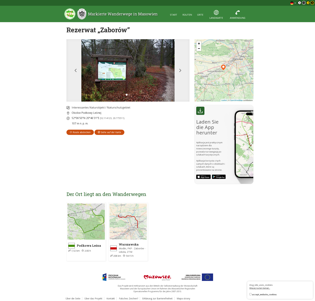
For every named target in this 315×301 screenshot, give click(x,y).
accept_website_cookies (264, 294)
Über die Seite (73, 298)
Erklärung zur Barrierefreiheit (157, 298)
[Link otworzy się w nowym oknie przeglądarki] (203, 177)
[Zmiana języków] (293, 3)
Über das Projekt (93, 298)
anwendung (237, 17)
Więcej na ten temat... (259, 288)
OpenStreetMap (236, 100)
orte (200, 14)
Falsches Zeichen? (128, 298)
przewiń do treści (278, 3)
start (173, 14)
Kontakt (110, 298)
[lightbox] (127, 70)
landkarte (216, 17)
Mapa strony (183, 298)
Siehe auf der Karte (110, 132)
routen (187, 14)
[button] (75, 70)
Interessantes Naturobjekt (88, 107)
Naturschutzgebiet (118, 107)
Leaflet (224, 100)
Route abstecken (81, 132)
